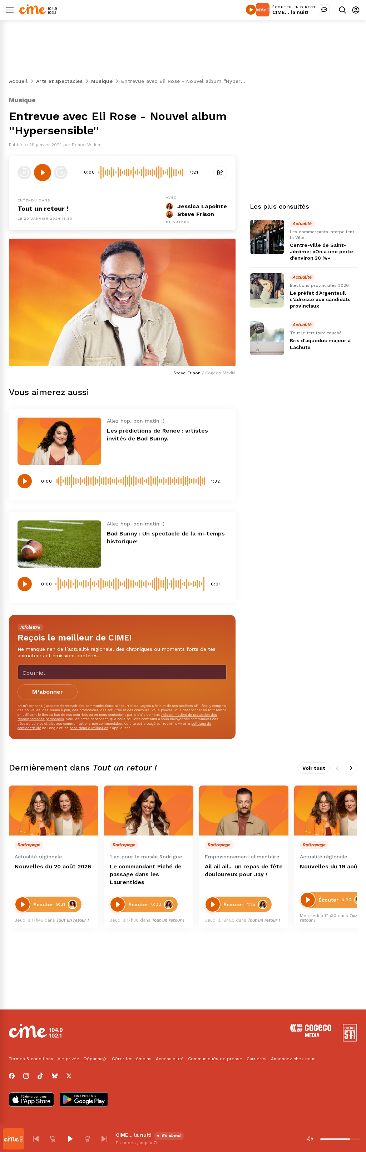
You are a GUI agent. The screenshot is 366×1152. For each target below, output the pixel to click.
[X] (69, 1076)
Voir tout (313, 768)
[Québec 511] (350, 1039)
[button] (36, 1139)
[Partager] (220, 172)
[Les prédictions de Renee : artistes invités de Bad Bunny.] (59, 441)
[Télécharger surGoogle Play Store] (84, 1100)
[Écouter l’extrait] (42, 172)
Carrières (257, 1058)
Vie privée (68, 1058)
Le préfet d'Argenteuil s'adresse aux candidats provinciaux (320, 299)
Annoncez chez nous (293, 1058)
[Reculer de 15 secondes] (24, 172)
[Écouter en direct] (251, 9)
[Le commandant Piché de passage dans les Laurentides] (148, 811)
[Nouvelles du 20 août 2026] (53, 811)
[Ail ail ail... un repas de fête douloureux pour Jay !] (243, 811)
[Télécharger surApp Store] (31, 1100)
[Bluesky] (55, 1076)
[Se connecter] (355, 10)
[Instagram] (26, 1076)
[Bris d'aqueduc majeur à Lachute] (267, 338)
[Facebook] (12, 1076)
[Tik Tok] (40, 1076)
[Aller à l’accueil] (38, 12)
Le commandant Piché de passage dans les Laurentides (146, 874)
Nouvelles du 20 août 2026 (53, 866)
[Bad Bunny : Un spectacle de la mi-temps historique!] (59, 544)
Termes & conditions (31, 1058)
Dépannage (96, 1058)
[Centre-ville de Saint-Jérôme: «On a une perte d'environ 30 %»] (267, 237)
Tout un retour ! (43, 208)
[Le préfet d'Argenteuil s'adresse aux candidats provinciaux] (267, 290)
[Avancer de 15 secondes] (61, 172)
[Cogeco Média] (310, 1035)
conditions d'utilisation (89, 728)
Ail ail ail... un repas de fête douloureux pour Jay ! (244, 870)
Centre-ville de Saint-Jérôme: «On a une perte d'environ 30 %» (321, 251)
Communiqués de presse (215, 1058)
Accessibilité (170, 1058)
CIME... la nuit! (290, 12)
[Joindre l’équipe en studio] (324, 9)
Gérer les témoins (132, 1058)
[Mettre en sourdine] (310, 1139)
